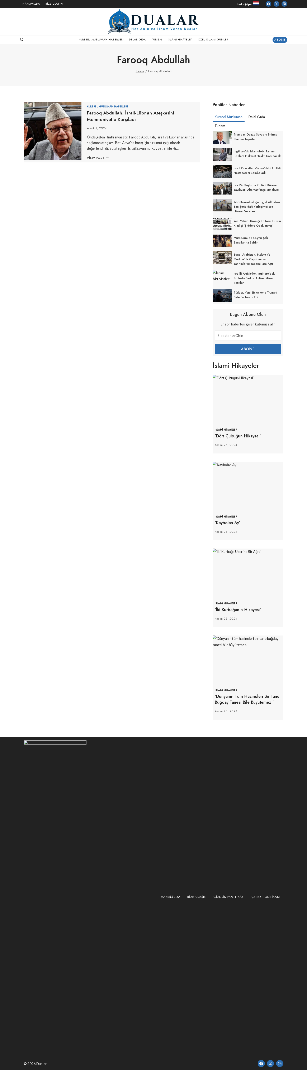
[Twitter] (276, 4)
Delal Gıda (137, 39)
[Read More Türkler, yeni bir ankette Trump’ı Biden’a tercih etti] (222, 295)
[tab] (229, 117)
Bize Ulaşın (54, 4)
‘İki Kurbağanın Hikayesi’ (238, 610)
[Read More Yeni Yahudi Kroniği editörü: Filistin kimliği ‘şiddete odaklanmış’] (222, 224)
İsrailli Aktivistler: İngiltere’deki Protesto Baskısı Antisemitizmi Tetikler (254, 278)
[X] (270, 1063)
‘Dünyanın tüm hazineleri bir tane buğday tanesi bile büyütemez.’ (247, 699)
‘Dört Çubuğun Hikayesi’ (238, 436)
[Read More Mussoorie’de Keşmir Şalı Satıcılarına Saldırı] (222, 241)
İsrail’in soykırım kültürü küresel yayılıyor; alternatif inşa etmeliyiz (256, 187)
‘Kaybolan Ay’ (227, 523)
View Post (98, 157)
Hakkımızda (31, 4)
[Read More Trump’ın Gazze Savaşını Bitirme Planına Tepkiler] (222, 137)
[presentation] (248, 398)
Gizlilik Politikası (229, 896)
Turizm (156, 39)
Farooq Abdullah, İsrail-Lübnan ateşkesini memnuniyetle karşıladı (130, 116)
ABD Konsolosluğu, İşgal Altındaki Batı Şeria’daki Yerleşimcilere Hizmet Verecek (257, 206)
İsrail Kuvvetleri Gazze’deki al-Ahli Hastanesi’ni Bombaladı (257, 170)
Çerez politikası (265, 896)
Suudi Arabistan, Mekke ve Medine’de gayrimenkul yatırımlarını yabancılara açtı (253, 259)
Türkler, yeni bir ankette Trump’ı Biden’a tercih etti (255, 294)
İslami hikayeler (180, 39)
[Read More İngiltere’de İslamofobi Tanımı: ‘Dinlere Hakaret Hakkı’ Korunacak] (222, 154)
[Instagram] (284, 4)
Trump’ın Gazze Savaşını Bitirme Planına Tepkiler (255, 136)
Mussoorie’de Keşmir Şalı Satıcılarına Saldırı (251, 240)
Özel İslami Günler (213, 39)
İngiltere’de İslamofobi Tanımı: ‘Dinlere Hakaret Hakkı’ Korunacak (257, 153)
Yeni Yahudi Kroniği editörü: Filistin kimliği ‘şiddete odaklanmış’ (257, 223)
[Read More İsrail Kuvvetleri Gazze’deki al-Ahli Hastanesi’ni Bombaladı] (222, 171)
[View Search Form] (22, 40)
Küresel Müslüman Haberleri (101, 39)
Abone (279, 40)
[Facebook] (268, 4)
